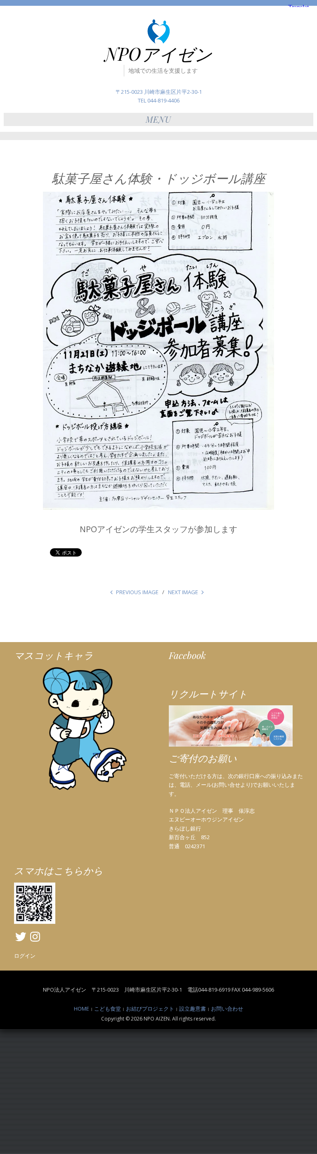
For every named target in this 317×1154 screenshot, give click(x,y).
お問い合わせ (227, 1008)
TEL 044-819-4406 (159, 100)
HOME (81, 1008)
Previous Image (137, 592)
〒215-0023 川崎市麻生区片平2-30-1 (159, 91)
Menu (158, 119)
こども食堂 (107, 1008)
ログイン (24, 955)
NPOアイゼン (158, 53)
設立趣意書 (192, 1008)
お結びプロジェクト (150, 1008)
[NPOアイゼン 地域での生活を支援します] (158, 31)
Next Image (183, 592)
